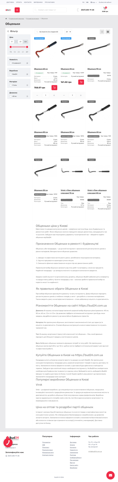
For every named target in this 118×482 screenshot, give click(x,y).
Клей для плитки (47, 455)
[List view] (102, 31)
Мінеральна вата (48, 452)
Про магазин (50, 2)
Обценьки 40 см (94, 132)
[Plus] (54, 95)
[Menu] (17, 9)
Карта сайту (74, 465)
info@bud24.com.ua (95, 451)
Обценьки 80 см (41, 132)
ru (83, 2)
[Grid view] (108, 31)
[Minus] (37, 95)
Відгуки (72, 463)
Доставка (10, 2)
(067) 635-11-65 (87, 10)
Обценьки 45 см (67, 69)
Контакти (27, 2)
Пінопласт (45, 447)
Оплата (19, 2)
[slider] (10, 47)
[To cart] (54, 87)
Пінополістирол (47, 450)
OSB (43, 445)
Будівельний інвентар (16, 18)
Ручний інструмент (32, 18)
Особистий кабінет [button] (105, 2)
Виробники (38, 2)
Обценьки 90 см (94, 69)
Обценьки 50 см (67, 132)
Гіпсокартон (46, 442)
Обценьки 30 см (41, 190)
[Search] (35, 10)
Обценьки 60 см (41, 69)
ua (87, 2)
